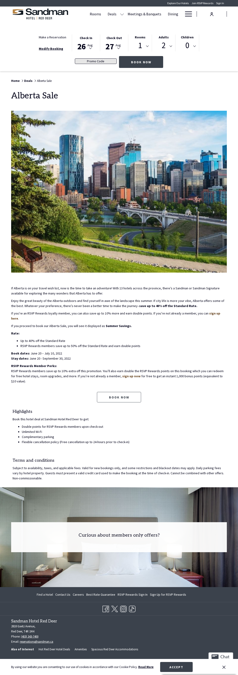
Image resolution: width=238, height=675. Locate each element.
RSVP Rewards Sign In (133, 595)
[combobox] (140, 46)
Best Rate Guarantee (100, 594)
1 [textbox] (140, 45)
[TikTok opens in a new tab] (132, 608)
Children (187, 37)
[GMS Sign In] (212, 13)
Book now (119, 397)
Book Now (147, 62)
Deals (28, 81)
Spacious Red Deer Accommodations (114, 649)
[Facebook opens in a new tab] (105, 608)
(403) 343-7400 (29, 636)
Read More (146, 667)
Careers (78, 594)
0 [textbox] (187, 45)
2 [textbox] (164, 45)
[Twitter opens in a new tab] (114, 608)
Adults (164, 37)
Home (15, 81)
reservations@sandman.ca (36, 642)
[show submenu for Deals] (122, 14)
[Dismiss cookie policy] (224, 667)
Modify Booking (51, 49)
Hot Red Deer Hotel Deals (54, 649)
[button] (86, 42)
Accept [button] (176, 667)
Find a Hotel (45, 594)
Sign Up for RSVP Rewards (168, 595)
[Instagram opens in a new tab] (123, 608)
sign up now (131, 376)
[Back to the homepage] (40, 14)
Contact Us (62, 594)
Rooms (140, 37)
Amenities (81, 649)
